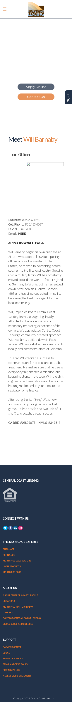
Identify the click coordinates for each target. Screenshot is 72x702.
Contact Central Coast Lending (22, 618)
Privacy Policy (11, 670)
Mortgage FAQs (12, 572)
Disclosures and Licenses (18, 624)
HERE (22, 233)
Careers (8, 612)
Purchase (8, 549)
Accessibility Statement (17, 676)
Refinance (9, 555)
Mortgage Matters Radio (18, 607)
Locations (9, 601)
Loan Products (12, 566)
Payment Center (12, 647)
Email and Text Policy (15, 664)
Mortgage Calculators (17, 560)
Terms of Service (13, 658)
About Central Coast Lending (20, 595)
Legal (6, 653)
